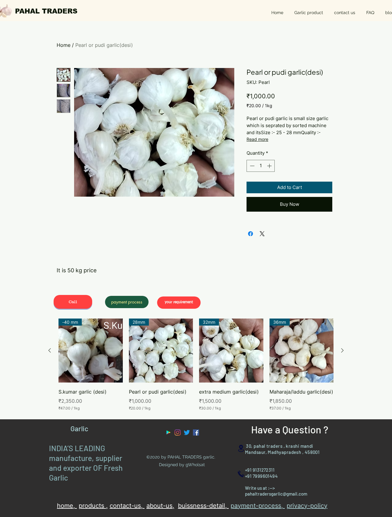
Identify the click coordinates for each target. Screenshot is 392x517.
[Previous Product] (49, 350)
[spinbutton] (261, 166)
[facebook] (196, 432)
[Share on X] (262, 233)
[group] (196, 364)
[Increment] (270, 166)
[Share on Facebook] (250, 233)
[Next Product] (342, 350)
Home (63, 45)
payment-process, (258, 505)
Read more (257, 139)
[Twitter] (187, 432)
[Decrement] (251, 166)
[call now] (241, 474)
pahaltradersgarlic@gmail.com (276, 493)
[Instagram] (178, 432)
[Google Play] (168, 432)
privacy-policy (307, 505)
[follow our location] (241, 448)
